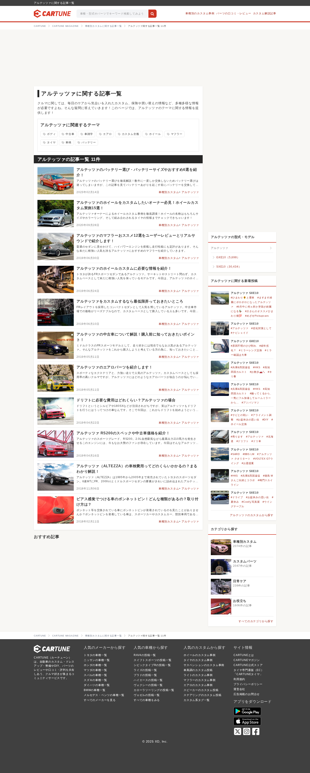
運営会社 (239, 689)
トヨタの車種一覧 (95, 655)
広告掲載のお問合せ (247, 694)
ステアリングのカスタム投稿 (202, 695)
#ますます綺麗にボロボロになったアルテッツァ (251, 302)
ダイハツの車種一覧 (97, 685)
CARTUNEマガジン (247, 660)
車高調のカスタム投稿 (198, 670)
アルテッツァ (190, 192)
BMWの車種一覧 (94, 690)
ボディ (49, 134)
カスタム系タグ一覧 (197, 700)
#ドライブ (237, 497)
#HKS (256, 367)
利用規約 (239, 679)
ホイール (152, 134)
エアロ (105, 134)
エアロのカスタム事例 (198, 685)
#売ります (237, 436)
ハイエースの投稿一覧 (148, 680)
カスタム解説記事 (264, 13)
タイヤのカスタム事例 (198, 660)
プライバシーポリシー (248, 684)
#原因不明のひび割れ (243, 345)
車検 (65, 142)
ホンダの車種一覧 (95, 665)
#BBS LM (248, 454)
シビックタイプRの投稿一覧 (152, 665)
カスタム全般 (127, 134)
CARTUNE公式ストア (248, 665)
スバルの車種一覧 (95, 675)
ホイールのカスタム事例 (200, 655)
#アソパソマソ (250, 402)
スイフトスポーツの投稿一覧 (152, 660)
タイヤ (49, 142)
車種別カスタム (169, 192)
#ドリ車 (256, 441)
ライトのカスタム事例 (198, 675)
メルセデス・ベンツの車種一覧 (104, 695)
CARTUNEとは (244, 655)
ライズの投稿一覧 (145, 670)
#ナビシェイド (239, 332)
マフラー (173, 134)
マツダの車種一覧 (95, 670)
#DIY (265, 419)
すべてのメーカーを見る (100, 700)
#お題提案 (248, 463)
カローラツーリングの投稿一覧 (154, 690)
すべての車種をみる (147, 700)
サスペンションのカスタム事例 (204, 665)
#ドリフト (242, 441)
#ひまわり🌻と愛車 (242, 297)
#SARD (235, 454)
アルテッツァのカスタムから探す (251, 515)
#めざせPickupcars (257, 315)
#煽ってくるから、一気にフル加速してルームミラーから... (252, 398)
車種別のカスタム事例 (199, 13)
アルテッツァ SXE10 (245, 293)
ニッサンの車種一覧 (97, 660)
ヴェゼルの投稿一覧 (147, 695)
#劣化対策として (261, 328)
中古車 (67, 134)
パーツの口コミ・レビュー (233, 13)
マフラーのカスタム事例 (200, 680)
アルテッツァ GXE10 (245, 341)
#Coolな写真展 (251, 501)
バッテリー (86, 142)
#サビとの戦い (239, 415)
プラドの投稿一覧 (145, 675)
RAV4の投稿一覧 (145, 655)
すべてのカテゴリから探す (256, 621)
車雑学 (86, 134)
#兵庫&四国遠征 (240, 367)
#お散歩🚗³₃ (257, 371)
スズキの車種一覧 (95, 680)
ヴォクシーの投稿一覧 (148, 685)
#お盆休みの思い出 (247, 419)
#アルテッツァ (239, 328)
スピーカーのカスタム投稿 (201, 690)
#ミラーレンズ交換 (250, 350)
